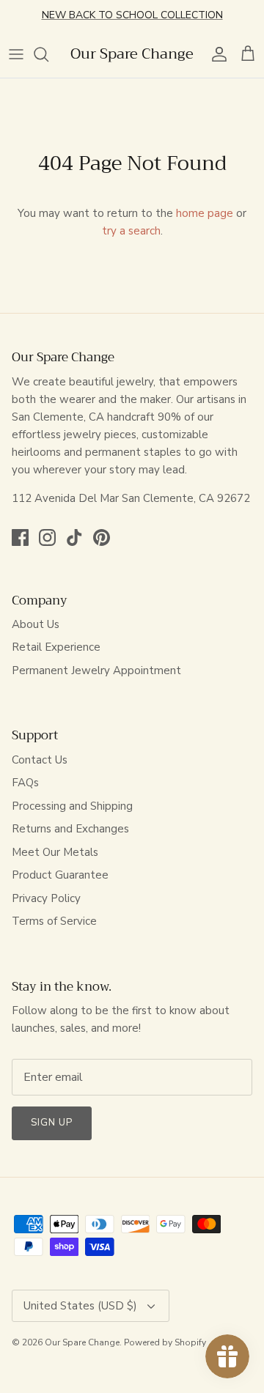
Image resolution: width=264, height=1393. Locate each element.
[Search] (48, 54)
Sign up (52, 1122)
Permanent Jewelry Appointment (96, 670)
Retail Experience (56, 647)
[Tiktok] (74, 537)
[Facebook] (20, 537)
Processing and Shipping (72, 806)
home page (204, 213)
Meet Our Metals (55, 852)
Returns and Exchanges (70, 828)
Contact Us (39, 760)
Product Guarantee (60, 875)
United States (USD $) (80, 1305)
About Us (35, 624)
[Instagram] (47, 537)
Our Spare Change (82, 1342)
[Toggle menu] (16, 54)
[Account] (215, 54)
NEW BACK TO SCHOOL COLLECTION (132, 15)
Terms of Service (54, 921)
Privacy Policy (46, 898)
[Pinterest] (101, 537)
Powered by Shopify (165, 1342)
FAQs (25, 782)
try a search (131, 230)
